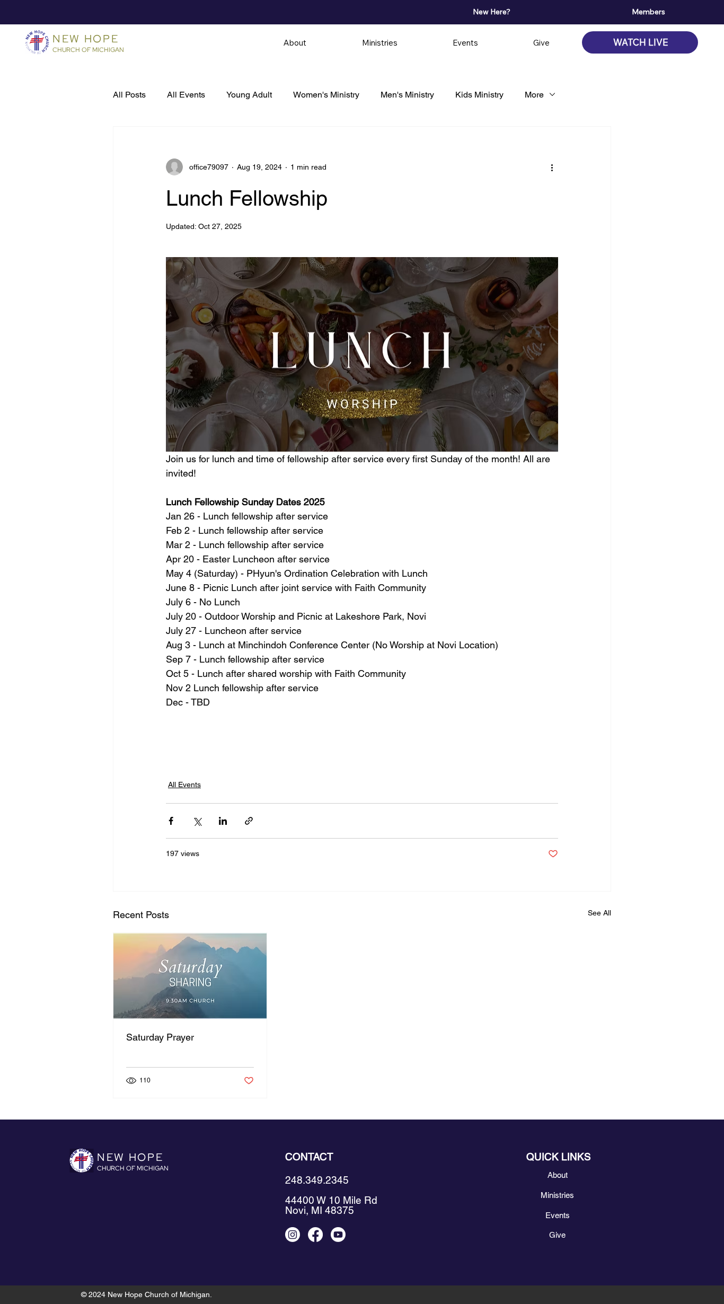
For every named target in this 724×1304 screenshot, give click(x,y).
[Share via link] (249, 821)
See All (599, 913)
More (534, 95)
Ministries (557, 1195)
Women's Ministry (326, 95)
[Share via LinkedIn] (223, 821)
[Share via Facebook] (171, 821)
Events (557, 1215)
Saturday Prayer (160, 1037)
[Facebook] (315, 1234)
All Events (186, 95)
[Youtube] (338, 1234)
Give (557, 1234)
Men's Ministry (407, 95)
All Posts (129, 95)
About (558, 1174)
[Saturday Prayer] (190, 976)
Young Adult (249, 95)
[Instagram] (292, 1234)
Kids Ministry (479, 95)
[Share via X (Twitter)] (197, 821)
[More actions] (551, 167)
